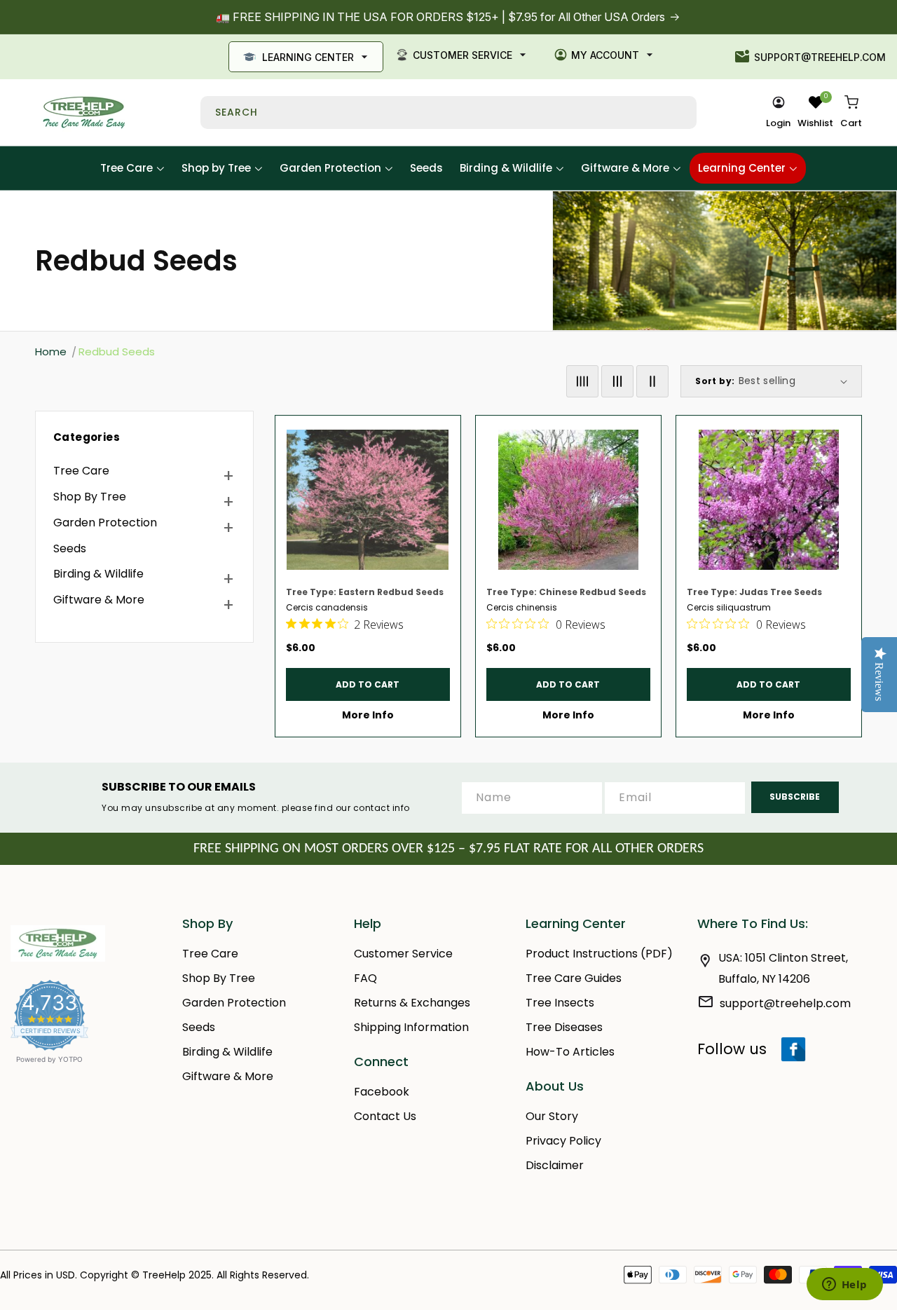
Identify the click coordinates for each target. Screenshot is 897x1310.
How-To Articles (570, 1052)
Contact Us (385, 1116)
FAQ (365, 978)
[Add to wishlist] (444, 432)
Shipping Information (411, 1027)
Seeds (69, 548)
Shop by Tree (89, 497)
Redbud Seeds (116, 351)
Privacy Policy (563, 1141)
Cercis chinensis (521, 607)
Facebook (381, 1092)
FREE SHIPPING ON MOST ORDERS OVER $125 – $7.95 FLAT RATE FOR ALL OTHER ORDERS (448, 849)
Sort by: (714, 381)
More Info (368, 715)
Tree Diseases (564, 1027)
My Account (605, 55)
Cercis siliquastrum (729, 607)
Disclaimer (555, 1165)
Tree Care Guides (574, 978)
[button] (851, 112)
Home (51, 351)
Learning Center (308, 57)
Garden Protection (105, 522)
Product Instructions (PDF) (599, 954)
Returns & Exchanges (412, 1003)
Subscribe (794, 797)
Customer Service (462, 55)
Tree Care (81, 471)
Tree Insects (560, 1003)
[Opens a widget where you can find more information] (844, 1285)
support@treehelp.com (820, 57)
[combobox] (448, 112)
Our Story (552, 1116)
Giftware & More (98, 600)
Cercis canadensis (327, 607)
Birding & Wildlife (98, 574)
